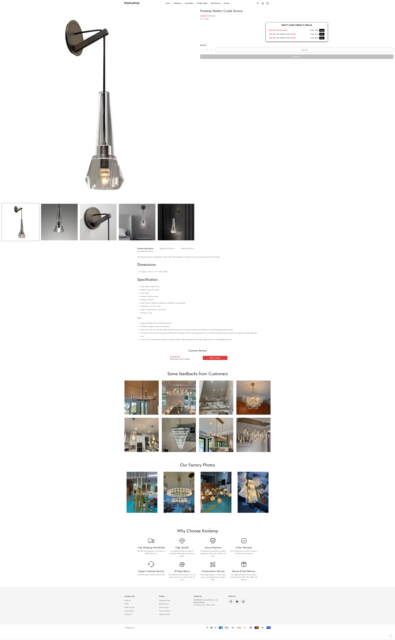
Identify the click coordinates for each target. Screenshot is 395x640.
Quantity (203, 45)
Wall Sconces (215, 3)
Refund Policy (164, 604)
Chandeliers (189, 3)
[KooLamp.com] (131, 3)
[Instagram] (243, 601)
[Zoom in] (190, 12)
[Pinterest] (230, 601)
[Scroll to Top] (391, 628)
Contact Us (128, 614)
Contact (226, 3)
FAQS (126, 604)
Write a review (215, 358)
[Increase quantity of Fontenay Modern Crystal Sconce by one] (211, 50)
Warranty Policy (164, 614)
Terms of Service (164, 611)
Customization (129, 611)
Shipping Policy (164, 600)
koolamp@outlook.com (210, 600)
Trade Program (129, 607)
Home (168, 3)
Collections (178, 3)
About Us (127, 600)
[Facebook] (237, 601)
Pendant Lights (202, 3)
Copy (321, 30)
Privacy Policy (164, 607)
